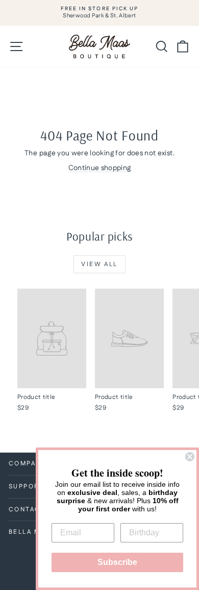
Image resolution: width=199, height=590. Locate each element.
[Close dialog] (190, 457)
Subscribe (117, 562)
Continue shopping (99, 168)
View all (99, 264)
